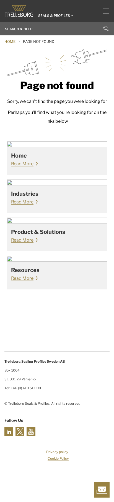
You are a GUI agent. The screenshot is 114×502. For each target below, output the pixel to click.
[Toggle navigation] (104, 11)
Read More (22, 163)
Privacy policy (57, 452)
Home (9, 41)
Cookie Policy (58, 458)
